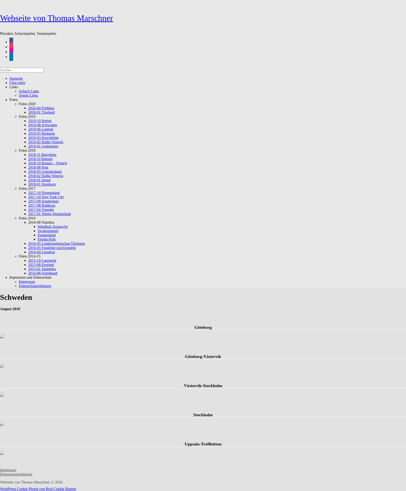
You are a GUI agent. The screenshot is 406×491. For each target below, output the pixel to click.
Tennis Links (28, 95)
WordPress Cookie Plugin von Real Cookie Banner (38, 489)
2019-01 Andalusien (43, 146)
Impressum (8, 470)
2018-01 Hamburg (42, 184)
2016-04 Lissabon (41, 252)
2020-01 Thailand (41, 112)
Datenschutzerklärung (35, 286)
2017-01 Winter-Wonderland (49, 214)
